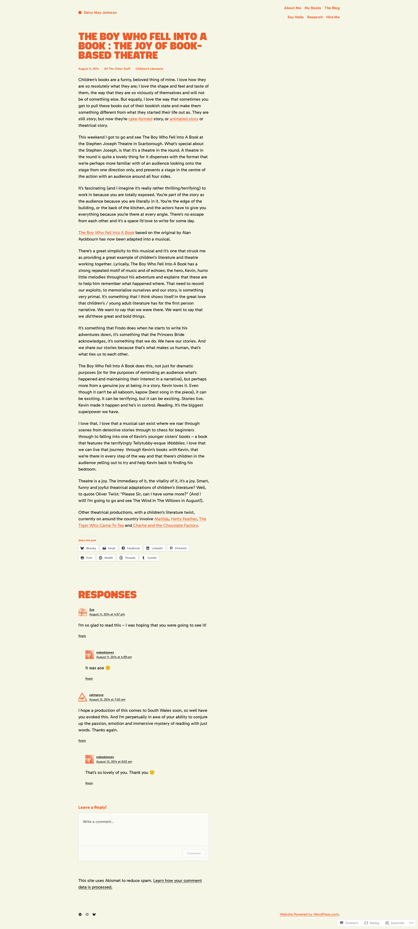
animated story (184, 118)
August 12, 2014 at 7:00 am (107, 699)
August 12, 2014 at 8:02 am (114, 761)
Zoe (91, 610)
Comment (194, 853)
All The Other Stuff (117, 69)
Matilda (161, 518)
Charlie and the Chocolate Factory (165, 525)
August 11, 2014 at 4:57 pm (107, 614)
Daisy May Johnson (100, 12)
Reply (82, 636)
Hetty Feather (184, 518)
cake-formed (140, 118)
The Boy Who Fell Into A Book (106, 232)
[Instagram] (87, 914)
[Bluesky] (94, 914)
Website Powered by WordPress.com (309, 914)
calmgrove (96, 695)
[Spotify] (80, 914)
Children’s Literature (149, 69)
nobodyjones (105, 652)
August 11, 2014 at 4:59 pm (114, 657)
